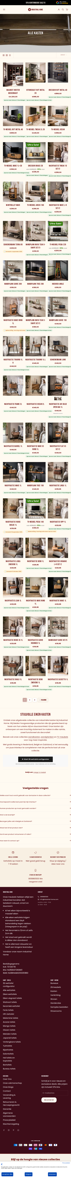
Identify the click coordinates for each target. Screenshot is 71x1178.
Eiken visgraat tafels (12, 998)
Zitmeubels (55, 987)
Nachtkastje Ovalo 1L (13, 679)
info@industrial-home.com (49, 899)
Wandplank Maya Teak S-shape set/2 (35, 322)
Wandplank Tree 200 (35, 284)
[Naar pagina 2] (43, 700)
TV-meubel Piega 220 (58, 244)
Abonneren (49, 1100)
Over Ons (7, 1079)
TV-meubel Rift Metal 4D (13, 129)
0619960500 (44, 897)
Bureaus (54, 983)
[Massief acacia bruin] (60, 398)
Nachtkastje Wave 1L (13, 485)
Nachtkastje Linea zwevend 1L (13, 563)
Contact (7, 1091)
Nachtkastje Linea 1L (57, 485)
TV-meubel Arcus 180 (35, 205)
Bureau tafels (9, 1068)
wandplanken (47, 737)
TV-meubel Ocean (58, 129)
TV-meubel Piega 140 (35, 522)
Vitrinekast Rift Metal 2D (35, 91)
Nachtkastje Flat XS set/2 (58, 448)
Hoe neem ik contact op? (35, 840)
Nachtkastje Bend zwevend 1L (35, 681)
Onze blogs (8, 1087)
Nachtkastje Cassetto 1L (58, 679)
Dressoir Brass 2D (35, 165)
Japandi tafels (10, 1038)
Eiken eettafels (10, 994)
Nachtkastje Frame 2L (13, 404)
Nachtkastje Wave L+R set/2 (58, 207)
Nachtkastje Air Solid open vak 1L (58, 406)
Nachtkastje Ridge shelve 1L (13, 523)
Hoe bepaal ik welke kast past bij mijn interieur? (35, 801)
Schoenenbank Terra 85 (13, 244)
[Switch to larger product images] (3, 55)
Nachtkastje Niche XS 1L (13, 640)
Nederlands (34, 1136)
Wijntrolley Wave (13, 205)
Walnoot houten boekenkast (13, 91)
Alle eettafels (9, 990)
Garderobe (55, 1003)
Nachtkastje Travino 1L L (35, 359)
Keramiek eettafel (11, 1006)
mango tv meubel (39, 772)
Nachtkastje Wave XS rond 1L (35, 448)
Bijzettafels (8, 1049)
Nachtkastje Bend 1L (35, 561)
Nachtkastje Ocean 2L (35, 404)
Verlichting (55, 995)
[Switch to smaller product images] (7, 55)
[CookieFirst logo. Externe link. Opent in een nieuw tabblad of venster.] (1, 1164)
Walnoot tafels (10, 1002)
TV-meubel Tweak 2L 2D (35, 129)
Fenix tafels (8, 1010)
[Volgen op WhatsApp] (18, 1130)
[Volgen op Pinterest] (13, 1130)
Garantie (7, 1109)
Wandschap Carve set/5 (57, 640)
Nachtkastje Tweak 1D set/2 (58, 167)
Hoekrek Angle (58, 284)
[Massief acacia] (56, 398)
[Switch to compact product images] (10, 55)
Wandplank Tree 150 (35, 485)
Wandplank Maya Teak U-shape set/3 (35, 246)
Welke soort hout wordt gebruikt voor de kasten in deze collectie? (35, 795)
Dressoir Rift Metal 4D (58, 90)
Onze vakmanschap (12, 1083)
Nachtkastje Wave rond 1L (13, 322)
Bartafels (7, 1064)
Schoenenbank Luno (58, 359)
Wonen (53, 999)
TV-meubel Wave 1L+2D (13, 165)
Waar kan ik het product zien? (35, 827)
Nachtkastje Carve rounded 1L (35, 642)
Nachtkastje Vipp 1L (58, 522)
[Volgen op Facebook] (4, 1130)
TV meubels (62, 737)
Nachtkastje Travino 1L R (13, 361)
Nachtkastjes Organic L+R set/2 (58, 563)
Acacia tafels (9, 1022)
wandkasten (34, 737)
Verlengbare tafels (12, 1042)
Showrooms (56, 1011)
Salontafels (8, 1053)
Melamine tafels (10, 1018)
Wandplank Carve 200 (13, 284)
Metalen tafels (10, 1034)
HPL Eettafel (8, 1014)
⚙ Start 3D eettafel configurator (35, 759)
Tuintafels (7, 1046)
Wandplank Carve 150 (58, 320)
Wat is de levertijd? (35, 814)
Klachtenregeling (11, 1124)
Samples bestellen (59, 1007)
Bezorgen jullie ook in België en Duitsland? (35, 821)
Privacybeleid (66, 1163)
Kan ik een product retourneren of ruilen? (35, 834)
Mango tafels (9, 1026)
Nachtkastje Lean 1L (13, 600)
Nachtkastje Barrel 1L (13, 446)
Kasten (53, 991)
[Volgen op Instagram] (9, 1130)
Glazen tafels (9, 1030)
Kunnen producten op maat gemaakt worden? (35, 808)
